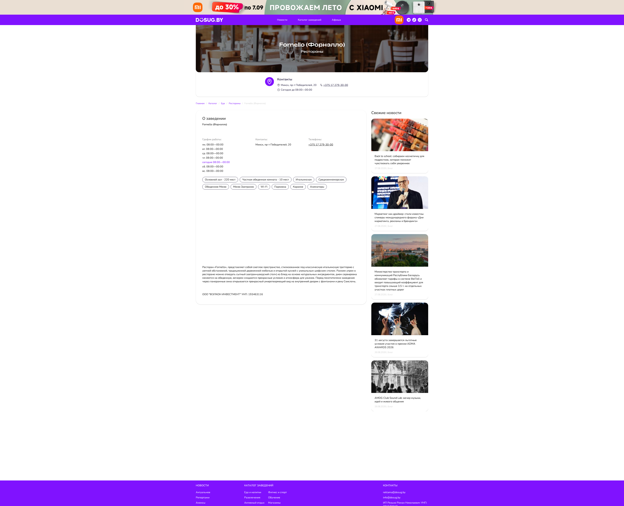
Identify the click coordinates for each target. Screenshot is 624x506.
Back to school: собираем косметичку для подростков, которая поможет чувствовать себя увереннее (399, 159)
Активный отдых (254, 503)
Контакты (390, 485)
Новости (282, 20)
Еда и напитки (252, 492)
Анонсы (200, 503)
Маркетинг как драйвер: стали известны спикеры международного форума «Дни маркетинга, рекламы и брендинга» (399, 217)
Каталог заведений (309, 20)
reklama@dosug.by (394, 492)
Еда (223, 103)
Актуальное (203, 492)
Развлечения (252, 497)
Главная (200, 103)
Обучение (274, 497)
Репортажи (202, 497)
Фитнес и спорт (277, 492)
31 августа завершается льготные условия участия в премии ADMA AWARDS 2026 (396, 343)
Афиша (336, 20)
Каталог (212, 103)
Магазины (274, 503)
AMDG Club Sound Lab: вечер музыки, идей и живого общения (398, 399)
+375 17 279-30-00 (335, 85)
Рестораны (234, 103)
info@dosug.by (391, 497)
